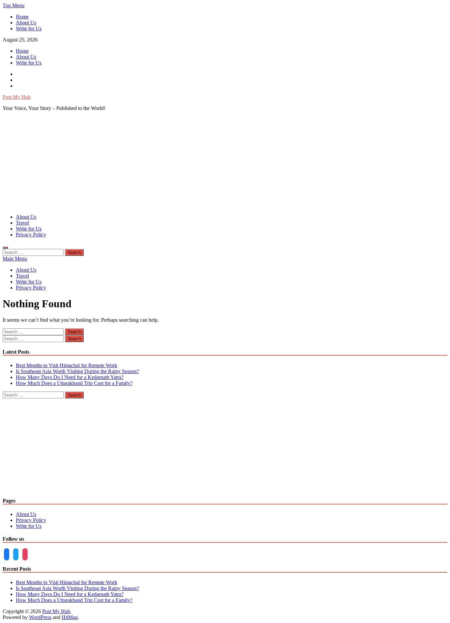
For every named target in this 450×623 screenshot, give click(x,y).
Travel (22, 223)
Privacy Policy (31, 234)
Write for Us (29, 28)
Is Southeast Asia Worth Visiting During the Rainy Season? (77, 371)
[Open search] (5, 248)
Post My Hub (17, 97)
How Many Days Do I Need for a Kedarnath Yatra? (70, 377)
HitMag (70, 617)
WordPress (40, 617)
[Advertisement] (225, 163)
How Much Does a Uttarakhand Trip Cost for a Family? (74, 383)
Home (22, 16)
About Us (26, 22)
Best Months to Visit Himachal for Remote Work (66, 365)
